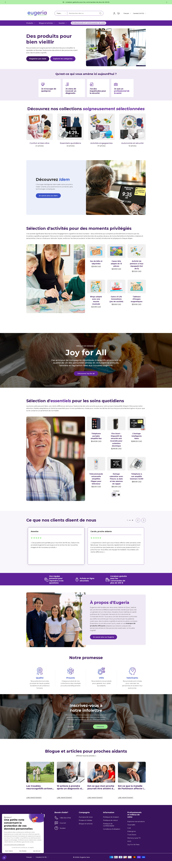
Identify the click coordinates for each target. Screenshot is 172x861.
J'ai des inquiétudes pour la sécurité (98, 91)
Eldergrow (131, 831)
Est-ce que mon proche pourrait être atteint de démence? (100, 787)
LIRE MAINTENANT (34, 797)
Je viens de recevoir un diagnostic (70, 91)
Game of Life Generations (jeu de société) (116, 299)
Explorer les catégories (62, 59)
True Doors (131, 835)
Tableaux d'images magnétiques (136, 299)
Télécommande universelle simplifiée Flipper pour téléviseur (96, 479)
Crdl (129, 828)
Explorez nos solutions (136, 821)
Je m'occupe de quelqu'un (48, 90)
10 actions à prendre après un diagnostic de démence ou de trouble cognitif (70, 787)
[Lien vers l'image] (55, 278)
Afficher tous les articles (85, 756)
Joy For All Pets (133, 844)
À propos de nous (85, 817)
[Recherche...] (100, 13)
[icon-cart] (118, 13)
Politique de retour (110, 820)
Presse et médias (85, 820)
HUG (129, 841)
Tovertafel (131, 825)
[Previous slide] (5, 2)
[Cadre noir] (114, 495)
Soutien (62, 23)
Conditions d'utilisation (111, 829)
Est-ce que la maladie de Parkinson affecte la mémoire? (131, 787)
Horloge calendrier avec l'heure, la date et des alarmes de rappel (116, 479)
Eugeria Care (85, 857)
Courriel (63, 823)
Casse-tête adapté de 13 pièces (116, 263)
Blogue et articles (46, 23)
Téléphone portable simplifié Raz (96, 436)
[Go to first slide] (166, 2)
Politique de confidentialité (108, 825)
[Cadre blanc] (119, 495)
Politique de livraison (111, 817)
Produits (29, 23)
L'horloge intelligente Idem (137, 436)
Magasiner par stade (37, 59)
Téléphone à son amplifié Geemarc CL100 (136, 476)
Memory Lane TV (134, 838)
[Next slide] (143, 520)
